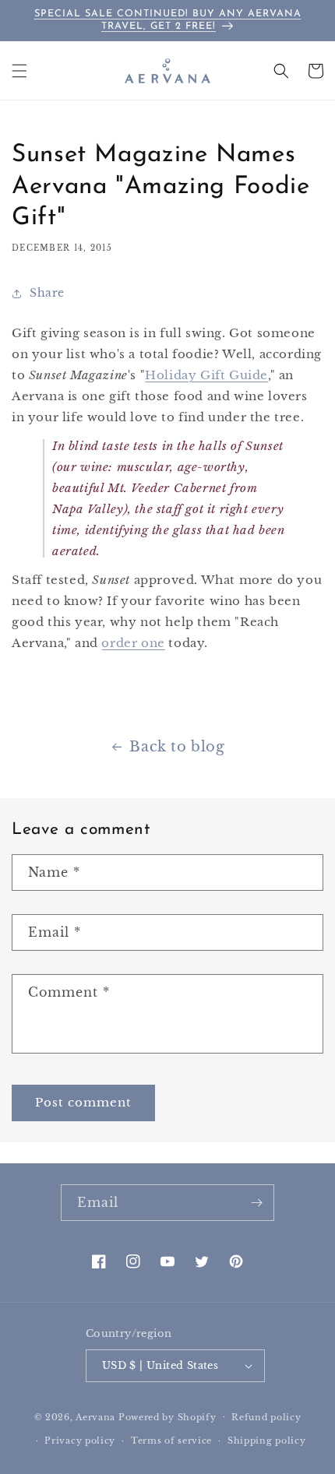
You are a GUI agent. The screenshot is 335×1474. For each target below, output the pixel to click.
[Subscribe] (256, 1202)
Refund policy (266, 1417)
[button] (19, 71)
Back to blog (176, 746)
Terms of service (171, 1440)
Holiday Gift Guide (206, 375)
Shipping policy (266, 1440)
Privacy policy (79, 1440)
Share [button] (47, 293)
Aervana (95, 1416)
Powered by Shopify (167, 1416)
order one (132, 642)
